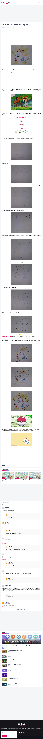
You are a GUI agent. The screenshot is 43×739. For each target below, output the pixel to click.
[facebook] (19, 733)
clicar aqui (20, 90)
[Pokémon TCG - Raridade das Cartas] (4, 665)
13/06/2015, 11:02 (7, 508)
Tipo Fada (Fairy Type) (12, 669)
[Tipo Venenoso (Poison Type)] (4, 675)
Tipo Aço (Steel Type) (12, 683)
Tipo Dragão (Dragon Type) (13, 678)
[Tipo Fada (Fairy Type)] (4, 670)
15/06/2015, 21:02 (10, 579)
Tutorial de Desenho (13, 465)
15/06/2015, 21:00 (10, 563)
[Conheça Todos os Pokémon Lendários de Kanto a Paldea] (4, 656)
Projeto (7, 465)
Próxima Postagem (37, 613)
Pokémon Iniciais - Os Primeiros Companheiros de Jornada (19, 659)
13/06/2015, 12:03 (7, 539)
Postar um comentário (21, 609)
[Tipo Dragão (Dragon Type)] (4, 679)
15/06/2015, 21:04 (10, 596)
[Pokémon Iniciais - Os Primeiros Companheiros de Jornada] (4, 661)
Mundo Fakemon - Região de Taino (7, 480)
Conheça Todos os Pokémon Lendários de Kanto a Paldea (19, 655)
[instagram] (24, 733)
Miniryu (6, 522)
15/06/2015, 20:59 (10, 547)
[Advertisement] (21, 14)
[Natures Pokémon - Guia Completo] (4, 651)
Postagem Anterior (5, 613)
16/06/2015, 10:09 (7, 603)
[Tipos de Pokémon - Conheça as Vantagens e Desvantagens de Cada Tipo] (4, 647)
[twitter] (21, 733)
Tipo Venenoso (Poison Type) (14, 673)
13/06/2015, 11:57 (7, 523)
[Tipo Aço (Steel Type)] (4, 684)
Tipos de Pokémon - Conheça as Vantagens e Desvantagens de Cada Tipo (23, 645)
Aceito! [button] (4, 736)
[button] (1, 2)
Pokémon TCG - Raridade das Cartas (15, 664)
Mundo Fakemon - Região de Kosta (34, 480)
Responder (4, 511)
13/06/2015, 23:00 (7, 586)
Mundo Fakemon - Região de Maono (20, 480)
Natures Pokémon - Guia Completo (15, 650)
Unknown (10, 514)
